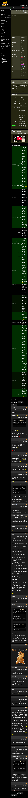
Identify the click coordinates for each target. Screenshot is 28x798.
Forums (2, 37)
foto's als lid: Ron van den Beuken (22, 115)
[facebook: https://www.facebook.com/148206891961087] (23, 67)
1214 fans (25, 12)
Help (2, 58)
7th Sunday (21, 86)
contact (25, 5)
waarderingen (22, 123)
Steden (2, 48)
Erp (16, 88)
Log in (20, 402)
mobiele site (21, 5)
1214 (15, 107)
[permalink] (25, 407)
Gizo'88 (18, 316)
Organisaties (4, 46)
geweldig (14, 125)
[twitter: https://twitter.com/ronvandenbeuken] (21, 69)
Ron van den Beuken (17, 10)
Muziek (2, 40)
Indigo (17, 394)
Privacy (2, 62)
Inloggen (3, 10)
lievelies (18, 256)
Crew (2, 52)
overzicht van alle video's (21, 133)
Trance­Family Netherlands (19, 243)
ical (22, 82)
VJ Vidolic (18, 322)
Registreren (3, 11)
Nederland (23, 56)
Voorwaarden (4, 61)
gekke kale (18, 217)
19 (15, 123)
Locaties (3, 45)
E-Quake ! (18, 252)
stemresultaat (22, 125)
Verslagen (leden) (5, 39)
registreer (14, 404)
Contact (2, 51)
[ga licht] (25, 7)
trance (22, 63)
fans (20, 107)
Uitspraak (15, 420)
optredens (21, 97)
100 (15, 97)
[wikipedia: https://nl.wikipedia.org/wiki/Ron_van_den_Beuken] (23, 69)
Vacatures (3, 53)
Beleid (2, 56)
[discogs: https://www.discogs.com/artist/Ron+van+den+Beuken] (21, 67)
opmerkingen (22, 121)
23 (15, 121)
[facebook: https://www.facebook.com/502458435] (24, 67)
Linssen (22, 624)
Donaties (3, 55)
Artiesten (3, 43)
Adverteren (3, 59)
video (20, 119)
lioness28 (18, 232)
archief (25, 82)
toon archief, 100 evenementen (19, 91)
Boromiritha (19, 185)
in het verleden (22, 101)
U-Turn (18, 290)
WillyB (21, 420)
